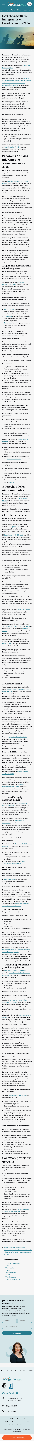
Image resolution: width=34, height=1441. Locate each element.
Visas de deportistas (12, 1279)
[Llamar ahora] (29, 4)
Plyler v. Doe (15, 527)
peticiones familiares (14, 459)
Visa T (7, 1270)
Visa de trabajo (10, 1277)
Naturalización (10, 1272)
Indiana (21, 626)
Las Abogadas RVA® (11, 147)
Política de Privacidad (17, 1419)
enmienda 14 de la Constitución (15, 971)
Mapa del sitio (25, 1422)
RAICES (11, 482)
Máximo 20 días (9, 879)
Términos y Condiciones (17, 1425)
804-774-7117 (11, 1411)
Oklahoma (14, 626)
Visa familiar (9, 1268)
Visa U (7, 1266)
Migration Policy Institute (18, 737)
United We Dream (24, 610)
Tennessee (8, 323)
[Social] (3, 1393)
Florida (11, 309)
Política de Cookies (11, 1422)
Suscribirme (17, 1333)
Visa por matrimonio (12, 1263)
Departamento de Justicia (18, 1095)
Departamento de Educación (14, 535)
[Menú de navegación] (3, 4)
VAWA (7, 1275)
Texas (6, 309)
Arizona (9, 316)
